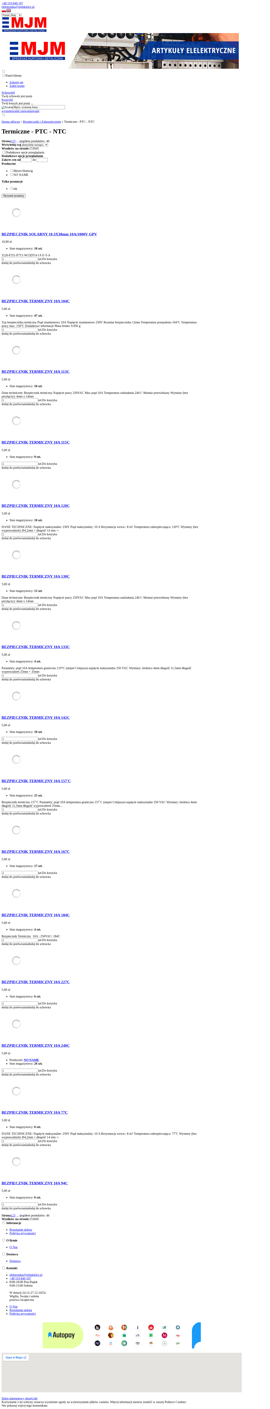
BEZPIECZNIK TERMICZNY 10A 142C (36, 717)
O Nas (13, 1247)
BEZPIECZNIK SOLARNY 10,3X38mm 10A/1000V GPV (49, 234)
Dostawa (15, 1261)
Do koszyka (49, 259)
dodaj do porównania (15, 263)
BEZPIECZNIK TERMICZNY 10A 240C (36, 1045)
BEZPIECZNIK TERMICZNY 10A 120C (36, 506)
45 (37, 148)
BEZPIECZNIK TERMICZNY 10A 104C (36, 301)
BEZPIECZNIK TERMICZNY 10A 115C (36, 442)
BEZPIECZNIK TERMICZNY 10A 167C (36, 852)
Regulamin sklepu (20, 1229)
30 (34, 148)
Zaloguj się (16, 82)
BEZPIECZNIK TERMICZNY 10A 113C (36, 372)
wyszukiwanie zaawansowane (20, 111)
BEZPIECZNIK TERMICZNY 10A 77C (35, 1112)
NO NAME (31, 1060)
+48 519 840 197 (12, 3)
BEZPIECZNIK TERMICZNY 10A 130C (36, 576)
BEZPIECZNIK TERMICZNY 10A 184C (36, 915)
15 (31, 148)
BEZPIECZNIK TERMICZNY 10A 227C (36, 982)
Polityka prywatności (22, 1233)
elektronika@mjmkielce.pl (18, 7)
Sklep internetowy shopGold (19, 1398)
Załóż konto (17, 86)
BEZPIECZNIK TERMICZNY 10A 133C (36, 647)
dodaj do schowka (39, 263)
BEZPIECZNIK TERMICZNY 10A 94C (35, 1183)
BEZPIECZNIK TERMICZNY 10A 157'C (36, 781)
